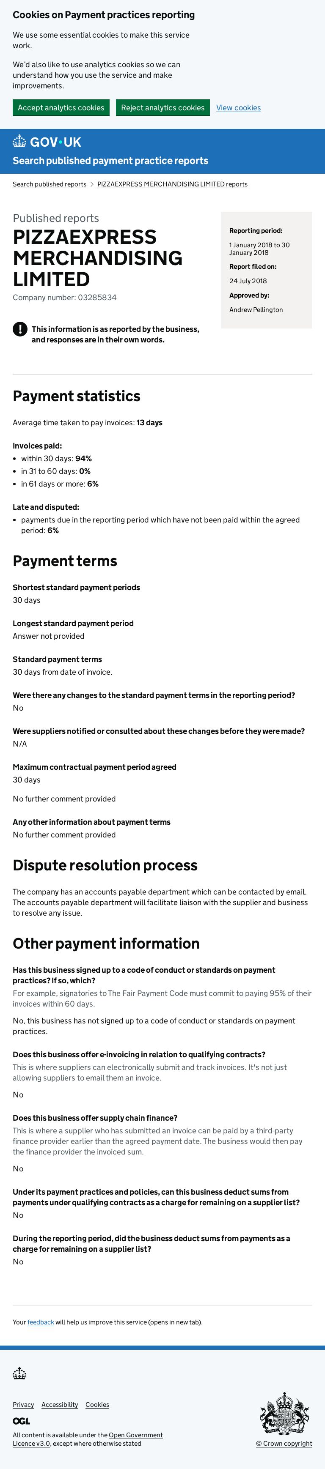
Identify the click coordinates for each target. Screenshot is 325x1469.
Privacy (23, 1405)
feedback (41, 1322)
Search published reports (49, 184)
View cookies (238, 108)
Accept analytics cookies (61, 107)
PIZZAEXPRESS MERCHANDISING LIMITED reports (172, 184)
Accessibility (59, 1405)
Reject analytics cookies (163, 107)
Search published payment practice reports (111, 160)
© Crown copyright (284, 1443)
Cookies (97, 1405)
